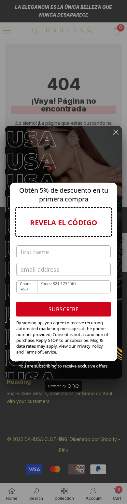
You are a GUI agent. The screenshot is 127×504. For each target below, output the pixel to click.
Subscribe (64, 309)
